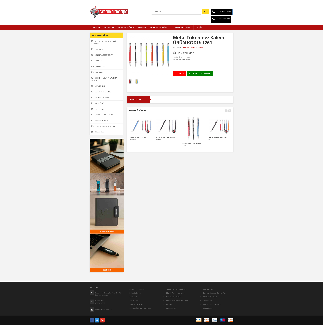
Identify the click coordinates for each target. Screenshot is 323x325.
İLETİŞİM (198, 27)
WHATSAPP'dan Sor (201, 73)
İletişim (230, 2)
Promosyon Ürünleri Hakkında (132, 27)
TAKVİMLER (207, 300)
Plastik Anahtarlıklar (137, 289)
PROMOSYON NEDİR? (158, 27)
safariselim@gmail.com (104, 309)
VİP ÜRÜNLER (100, 86)
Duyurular (109, 27)
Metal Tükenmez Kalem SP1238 (139, 138)
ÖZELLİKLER (135, 99)
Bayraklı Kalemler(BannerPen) (214, 293)
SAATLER (98, 61)
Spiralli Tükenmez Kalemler (176, 289)
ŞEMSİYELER (99, 132)
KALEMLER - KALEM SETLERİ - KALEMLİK (104, 42)
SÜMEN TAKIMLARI (210, 297)
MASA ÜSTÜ (99, 103)
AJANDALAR (99, 49)
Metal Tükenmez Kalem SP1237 (191, 144)
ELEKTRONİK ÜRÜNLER (103, 92)
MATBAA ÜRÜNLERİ (102, 97)
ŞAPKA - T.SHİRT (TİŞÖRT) (104, 115)
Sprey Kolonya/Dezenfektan (140, 308)
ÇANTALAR (99, 72)
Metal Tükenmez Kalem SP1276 (165, 138)
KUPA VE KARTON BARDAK (105, 126)
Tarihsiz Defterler (136, 304)
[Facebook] (92, 320)
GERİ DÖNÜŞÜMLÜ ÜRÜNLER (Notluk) (104, 79)
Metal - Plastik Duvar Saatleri (177, 300)
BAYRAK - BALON (101, 120)
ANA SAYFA (95, 27)
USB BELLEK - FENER (173, 297)
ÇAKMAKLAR (100, 66)
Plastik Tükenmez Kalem (175, 293)
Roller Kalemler (135, 293)
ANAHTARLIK (99, 109)
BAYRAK (169, 304)
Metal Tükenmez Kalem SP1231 (217, 138)
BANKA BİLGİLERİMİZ (183, 27)
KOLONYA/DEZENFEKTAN (104, 55)
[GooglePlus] (102, 320)
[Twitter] (97, 320)
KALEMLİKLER (208, 289)
